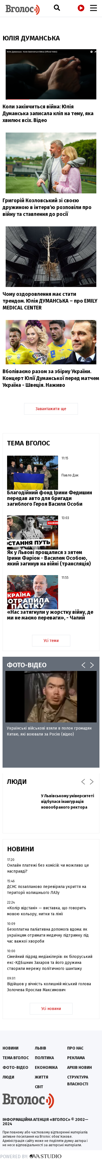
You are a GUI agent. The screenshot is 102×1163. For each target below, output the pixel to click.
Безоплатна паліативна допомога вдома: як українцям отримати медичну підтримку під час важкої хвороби (48, 935)
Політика (44, 1057)
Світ (39, 1086)
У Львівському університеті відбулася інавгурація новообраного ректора (67, 802)
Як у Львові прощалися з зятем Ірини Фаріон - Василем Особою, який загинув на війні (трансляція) (49, 558)
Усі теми (51, 640)
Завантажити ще (51, 408)
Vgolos (23, 10)
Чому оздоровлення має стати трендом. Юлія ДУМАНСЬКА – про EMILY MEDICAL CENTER (50, 301)
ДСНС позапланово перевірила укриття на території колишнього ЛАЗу (46, 889)
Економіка (46, 1067)
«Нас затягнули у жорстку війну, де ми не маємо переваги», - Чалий (50, 615)
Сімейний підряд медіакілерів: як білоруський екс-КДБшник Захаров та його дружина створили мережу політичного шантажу (49, 962)
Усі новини (51, 1008)
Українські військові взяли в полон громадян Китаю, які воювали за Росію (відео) (49, 731)
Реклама (76, 1057)
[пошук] (57, 7)
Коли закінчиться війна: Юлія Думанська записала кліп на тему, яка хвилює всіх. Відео (48, 113)
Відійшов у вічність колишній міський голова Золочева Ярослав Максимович (49, 987)
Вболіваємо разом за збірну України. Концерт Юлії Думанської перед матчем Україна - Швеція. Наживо (51, 378)
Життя (41, 1077)
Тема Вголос (16, 1057)
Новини (10, 1048)
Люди (8, 1077)
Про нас (75, 1048)
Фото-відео (15, 1067)
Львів (40, 1048)
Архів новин (79, 1067)
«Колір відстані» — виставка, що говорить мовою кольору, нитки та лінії (46, 911)
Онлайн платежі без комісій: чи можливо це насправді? (48, 868)
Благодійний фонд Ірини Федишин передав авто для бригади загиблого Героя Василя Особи (49, 498)
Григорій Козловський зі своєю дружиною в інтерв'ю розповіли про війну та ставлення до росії (47, 207)
